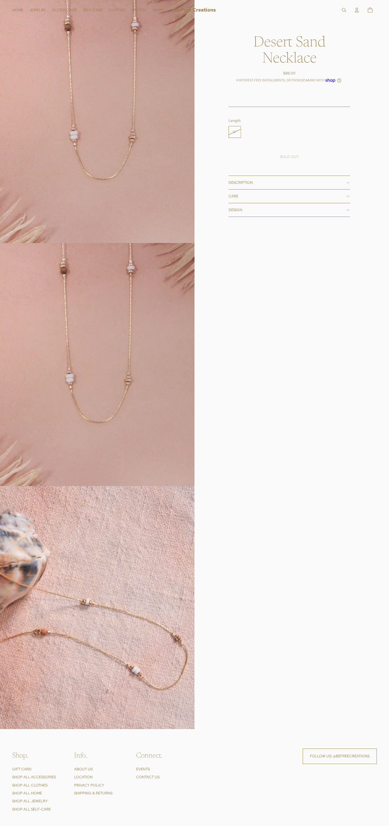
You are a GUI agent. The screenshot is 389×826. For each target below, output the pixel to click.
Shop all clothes (29, 785)
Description (241, 182)
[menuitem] (158, 10)
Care (233, 196)
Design (235, 209)
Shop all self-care (31, 809)
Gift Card (22, 769)
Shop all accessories (34, 777)
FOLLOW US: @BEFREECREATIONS (340, 756)
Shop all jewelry (30, 801)
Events (143, 769)
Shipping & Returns (93, 793)
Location (83, 777)
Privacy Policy (89, 785)
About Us (83, 769)
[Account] (356, 10)
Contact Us (148, 777)
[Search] (344, 10)
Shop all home (27, 793)
